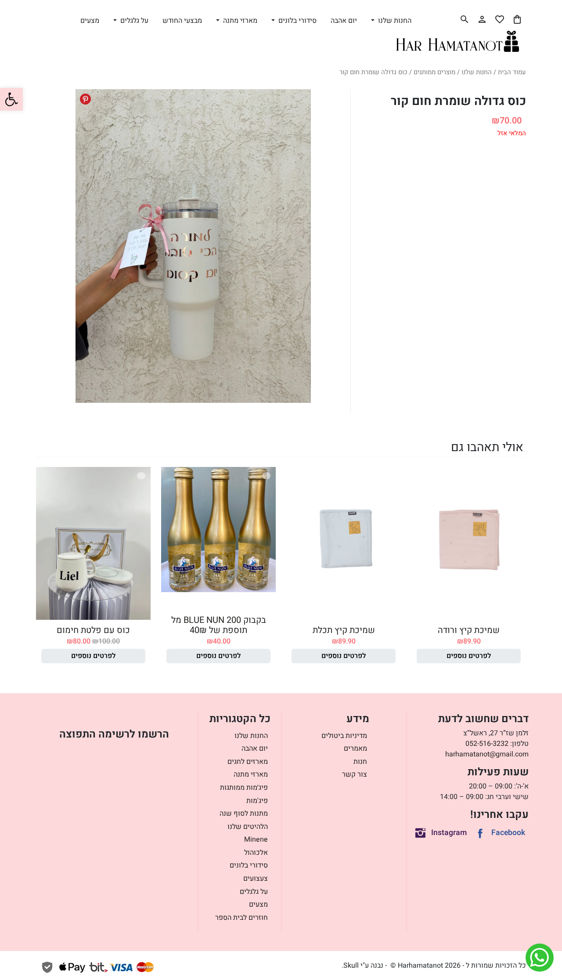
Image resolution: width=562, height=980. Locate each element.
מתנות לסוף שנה (244, 813)
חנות (360, 761)
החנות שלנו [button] (393, 20)
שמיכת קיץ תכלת (344, 630)
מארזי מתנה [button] (239, 20)
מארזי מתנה (251, 774)
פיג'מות (257, 801)
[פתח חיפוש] (464, 19)
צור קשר (354, 774)
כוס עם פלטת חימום (93, 630)
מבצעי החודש (182, 20)
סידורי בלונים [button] (297, 20)
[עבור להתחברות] (482, 19)
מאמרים (355, 748)
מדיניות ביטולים (344, 735)
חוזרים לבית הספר (241, 917)
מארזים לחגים (247, 761)
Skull (351, 965)
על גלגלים (254, 891)
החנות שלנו (476, 72)
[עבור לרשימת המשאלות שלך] (499, 19)
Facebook (508, 832)
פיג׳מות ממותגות (244, 787)
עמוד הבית (512, 72)
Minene (256, 839)
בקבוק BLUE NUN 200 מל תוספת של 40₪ (218, 625)
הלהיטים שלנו (247, 826)
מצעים (89, 20)
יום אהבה (344, 20)
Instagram (449, 832)
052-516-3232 (486, 743)
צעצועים (255, 878)
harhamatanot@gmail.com (487, 754)
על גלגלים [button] (133, 20)
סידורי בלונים (249, 865)
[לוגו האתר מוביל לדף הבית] (457, 41)
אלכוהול (256, 852)
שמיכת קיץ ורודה (469, 630)
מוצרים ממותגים (434, 72)
